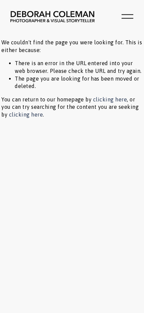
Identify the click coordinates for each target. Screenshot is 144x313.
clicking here (110, 99)
